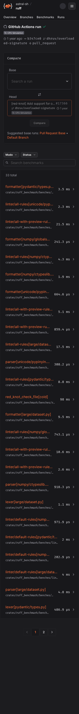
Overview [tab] (10, 17)
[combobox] (12, 81)
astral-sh (22, 4)
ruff (18, 8)
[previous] (27, 632)
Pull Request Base (52, 133)
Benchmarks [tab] (45, 17)
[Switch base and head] (39, 94)
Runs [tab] (61, 17)
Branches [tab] (26, 17)
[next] (52, 632)
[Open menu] (71, 6)
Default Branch (18, 137)
